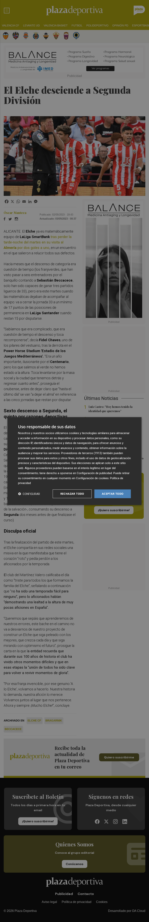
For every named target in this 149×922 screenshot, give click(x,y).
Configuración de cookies (92, 478)
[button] (29, 494)
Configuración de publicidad (94, 473)
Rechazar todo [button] (72, 493)
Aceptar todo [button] (113, 493)
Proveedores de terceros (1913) (81, 453)
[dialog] (74, 461)
